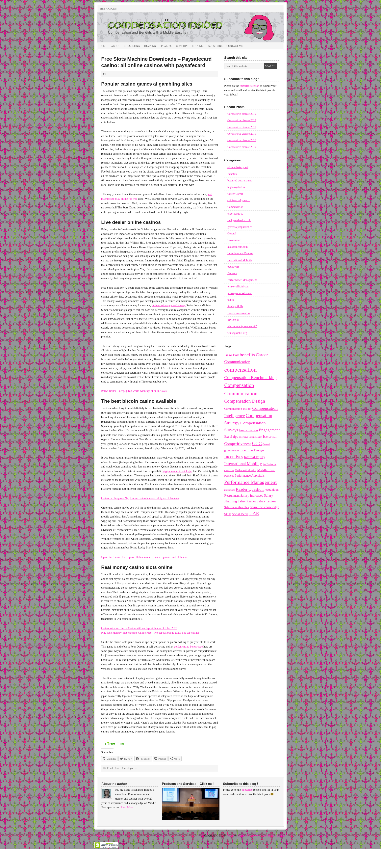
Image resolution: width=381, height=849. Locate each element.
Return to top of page (108, 835)
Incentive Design (252, 450)
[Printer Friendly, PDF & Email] (115, 745)
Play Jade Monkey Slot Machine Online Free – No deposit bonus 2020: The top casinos (150, 632)
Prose (230, 835)
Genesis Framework (249, 835)
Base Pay (231, 355)
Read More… (128, 807)
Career (262, 354)
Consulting (132, 45)
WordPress (269, 835)
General (231, 233)
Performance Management (242, 280)
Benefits (232, 173)
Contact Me (234, 45)
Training (150, 45)
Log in (281, 835)
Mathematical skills (245, 470)
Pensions (232, 273)
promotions (229, 490)
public (230, 299)
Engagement (269, 430)
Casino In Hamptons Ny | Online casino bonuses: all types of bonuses (140, 498)
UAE (254, 513)
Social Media (240, 514)
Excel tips (231, 436)
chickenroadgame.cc (238, 200)
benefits (247, 354)
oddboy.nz (233, 266)
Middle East (266, 470)
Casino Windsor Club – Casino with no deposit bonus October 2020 (139, 628)
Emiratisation (248, 430)
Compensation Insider (142, 27)
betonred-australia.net (239, 180)
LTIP (231, 470)
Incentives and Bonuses (240, 253)
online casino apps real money (169, 305)
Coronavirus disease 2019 (241, 113)
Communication (237, 361)
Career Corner (235, 193)
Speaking (166, 45)
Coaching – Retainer (190, 45)
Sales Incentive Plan (236, 507)
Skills (227, 514)
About (115, 45)
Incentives (233, 456)
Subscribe (215, 45)
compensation (240, 369)
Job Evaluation (269, 464)
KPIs (226, 470)
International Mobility (239, 260)
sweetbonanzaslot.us (238, 313)
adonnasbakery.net (237, 167)
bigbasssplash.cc (236, 187)
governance (231, 450)
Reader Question (250, 489)
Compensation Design (244, 401)
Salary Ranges (247, 501)
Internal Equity (254, 457)
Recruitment (232, 495)
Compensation (235, 206)
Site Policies (108, 8)
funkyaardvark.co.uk (239, 220)
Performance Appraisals (250, 475)
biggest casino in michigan (177, 471)
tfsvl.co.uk (233, 319)
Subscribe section (249, 85)
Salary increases (251, 495)
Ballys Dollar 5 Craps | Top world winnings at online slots (133, 390)
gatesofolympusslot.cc (239, 227)
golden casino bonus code (188, 646)
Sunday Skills (235, 306)
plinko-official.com (238, 286)
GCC (257, 443)
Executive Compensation (250, 437)
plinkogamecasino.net (239, 293)
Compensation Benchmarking (250, 377)
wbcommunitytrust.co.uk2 (242, 326)
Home (103, 45)
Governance (234, 240)
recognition (272, 489)
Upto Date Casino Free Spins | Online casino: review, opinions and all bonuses (145, 557)
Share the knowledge (264, 507)
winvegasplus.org (237, 333)
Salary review (266, 501)
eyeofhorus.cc (235, 213)
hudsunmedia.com (237, 246)
